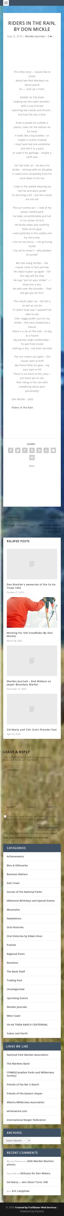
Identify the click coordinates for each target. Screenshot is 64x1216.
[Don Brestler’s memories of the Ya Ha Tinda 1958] (32, 564)
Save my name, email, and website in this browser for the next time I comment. (30, 818)
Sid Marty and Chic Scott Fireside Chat (32, 729)
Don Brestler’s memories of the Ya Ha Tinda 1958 (31, 586)
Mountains (13, 909)
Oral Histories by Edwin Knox (24, 936)
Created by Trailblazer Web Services (35, 1207)
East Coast (13, 883)
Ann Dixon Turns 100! (35, 1182)
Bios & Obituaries (17, 865)
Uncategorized (15, 989)
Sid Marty (12, 1182)
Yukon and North (17, 1033)
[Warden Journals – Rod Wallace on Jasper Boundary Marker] (32, 660)
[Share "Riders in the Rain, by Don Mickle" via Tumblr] (32, 450)
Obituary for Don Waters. (35, 1173)
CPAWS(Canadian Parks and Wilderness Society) (30, 1074)
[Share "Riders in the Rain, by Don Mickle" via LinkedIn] (39, 450)
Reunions (12, 962)
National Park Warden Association (27, 1054)
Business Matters (17, 874)
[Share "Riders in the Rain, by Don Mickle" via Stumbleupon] (46, 450)
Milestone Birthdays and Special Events (31, 900)
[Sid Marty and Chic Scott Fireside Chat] (32, 709)
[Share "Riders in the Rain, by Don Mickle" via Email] (53, 450)
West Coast (13, 1015)
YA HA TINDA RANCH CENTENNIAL (27, 1024)
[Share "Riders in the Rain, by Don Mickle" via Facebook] (10, 450)
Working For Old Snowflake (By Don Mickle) (30, 634)
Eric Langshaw (20, 1191)
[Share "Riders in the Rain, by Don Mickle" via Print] (32, 457)
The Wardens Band (18, 1063)
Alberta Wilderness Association (25, 1102)
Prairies (11, 945)
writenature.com (17, 1111)
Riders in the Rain (22, 407)
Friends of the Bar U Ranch (23, 1084)
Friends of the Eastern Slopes (24, 1093)
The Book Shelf (16, 971)
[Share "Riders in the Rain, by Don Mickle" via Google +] (24, 450)
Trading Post (14, 980)
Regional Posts (16, 954)
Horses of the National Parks (24, 892)
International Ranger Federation (26, 1120)
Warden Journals (35, 36)
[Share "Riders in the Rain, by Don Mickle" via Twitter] (17, 450)
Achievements (15, 856)
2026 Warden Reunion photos (30, 1162)
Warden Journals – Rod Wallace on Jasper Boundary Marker (29, 682)
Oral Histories (15, 927)
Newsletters (14, 918)
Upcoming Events (17, 998)
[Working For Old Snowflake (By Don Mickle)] (32, 612)
